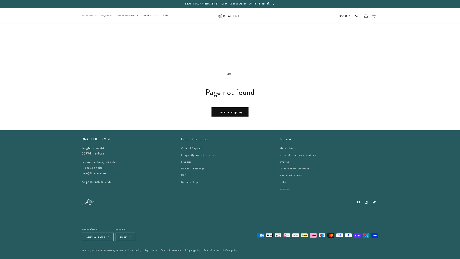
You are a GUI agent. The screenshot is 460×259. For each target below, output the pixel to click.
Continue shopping (230, 112)
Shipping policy (192, 250)
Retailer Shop (189, 182)
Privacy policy (134, 250)
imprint (284, 162)
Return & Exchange (192, 169)
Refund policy (230, 250)
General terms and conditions (298, 155)
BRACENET (97, 250)
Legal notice (151, 250)
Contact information (171, 250)
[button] (89, 16)
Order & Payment (192, 148)
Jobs (283, 182)
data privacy (287, 148)
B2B (184, 175)
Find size (186, 162)
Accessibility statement (294, 169)
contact (285, 189)
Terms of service (211, 250)
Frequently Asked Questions (198, 155)
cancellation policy (291, 175)
